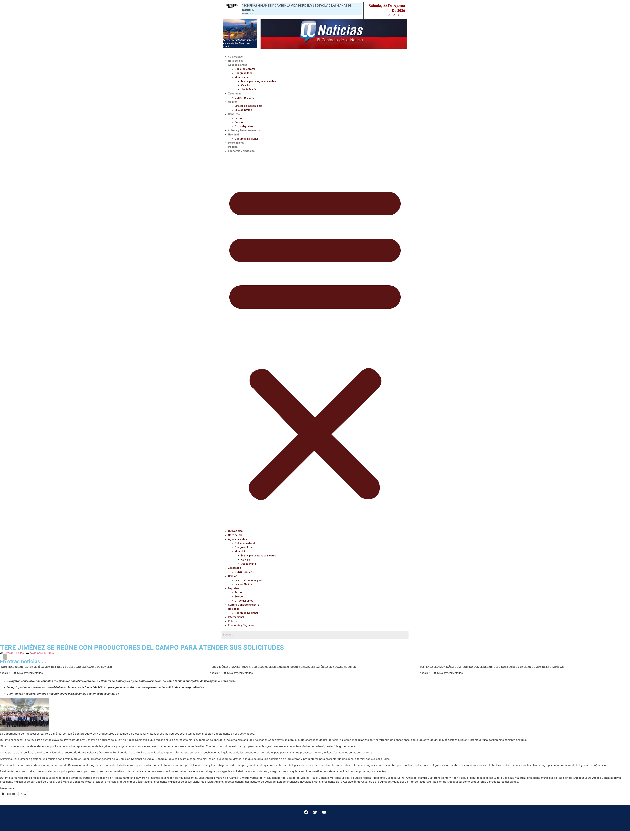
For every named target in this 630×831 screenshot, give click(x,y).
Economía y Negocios (241, 151)
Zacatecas (234, 93)
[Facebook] (306, 812)
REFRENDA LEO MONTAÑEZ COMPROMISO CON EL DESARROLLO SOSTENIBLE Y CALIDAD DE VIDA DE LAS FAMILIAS (492, 666)
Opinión (232, 101)
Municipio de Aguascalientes (258, 81)
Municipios (241, 77)
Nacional (233, 134)
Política (233, 146)
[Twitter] (315, 812)
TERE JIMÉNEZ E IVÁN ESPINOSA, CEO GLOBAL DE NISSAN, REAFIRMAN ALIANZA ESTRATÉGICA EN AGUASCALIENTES (283, 666)
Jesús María (248, 89)
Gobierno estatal (245, 69)
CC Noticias (235, 56)
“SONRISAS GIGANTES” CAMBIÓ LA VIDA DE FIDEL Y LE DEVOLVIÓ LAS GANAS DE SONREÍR (56, 666)
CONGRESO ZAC (244, 97)
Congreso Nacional (246, 138)
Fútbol (238, 118)
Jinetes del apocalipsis (248, 105)
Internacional (236, 142)
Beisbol (239, 122)
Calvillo (245, 85)
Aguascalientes (237, 64)
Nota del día (235, 60)
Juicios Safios (243, 110)
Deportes (234, 114)
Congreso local (244, 73)
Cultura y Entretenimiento (244, 130)
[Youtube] (324, 812)
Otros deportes (244, 126)
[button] (315, 341)
